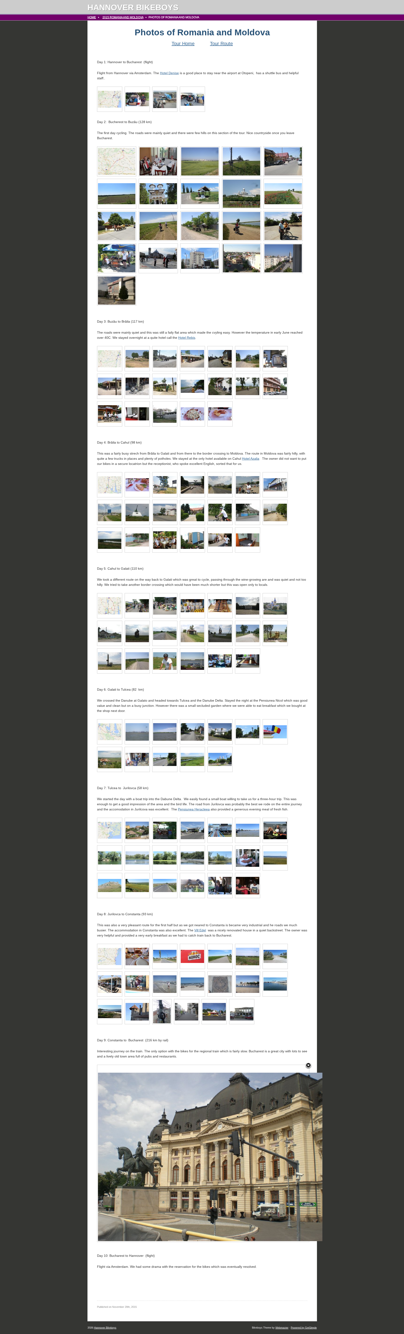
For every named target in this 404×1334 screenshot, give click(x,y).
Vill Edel (200, 930)
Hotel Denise (169, 73)
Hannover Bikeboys (132, 7)
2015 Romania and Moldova (122, 17)
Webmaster (281, 1327)
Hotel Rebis (186, 337)
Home (91, 17)
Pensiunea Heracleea (194, 809)
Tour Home (183, 43)
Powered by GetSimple (304, 1327)
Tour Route (221, 43)
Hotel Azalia (250, 458)
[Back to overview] (308, 1065)
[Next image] (272, 1153)
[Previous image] (134, 1153)
